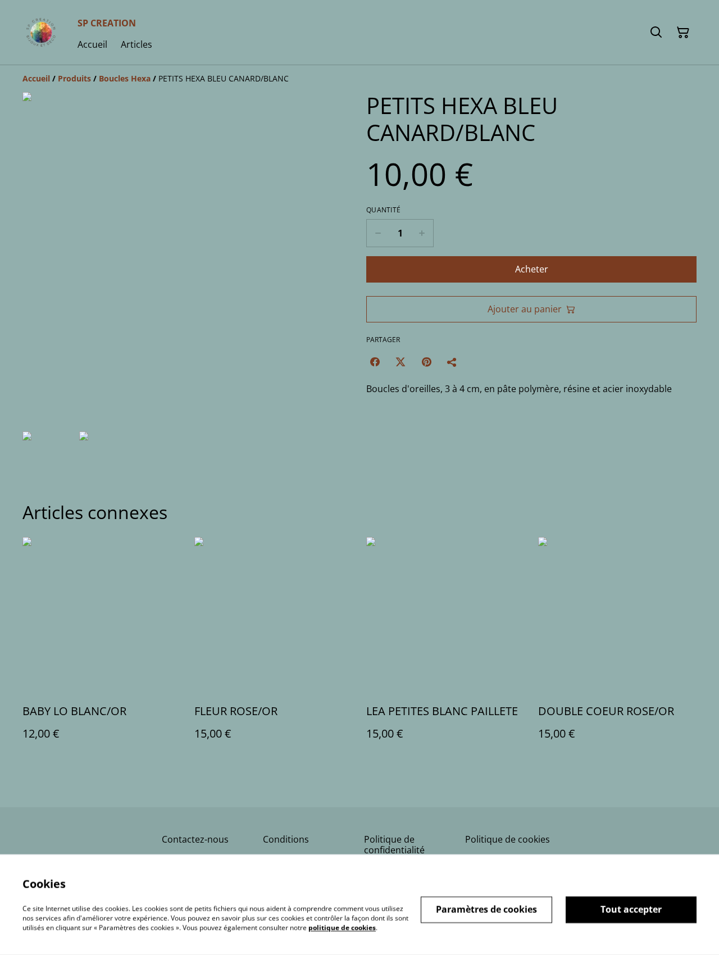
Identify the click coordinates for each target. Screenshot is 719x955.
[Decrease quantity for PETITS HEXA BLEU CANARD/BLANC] (377, 233)
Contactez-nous (195, 839)
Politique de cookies (507, 839)
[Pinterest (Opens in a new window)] (426, 361)
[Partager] (452, 361)
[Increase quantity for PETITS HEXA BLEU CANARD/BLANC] (422, 233)
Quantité (383, 210)
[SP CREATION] (41, 32)
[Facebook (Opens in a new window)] (374, 361)
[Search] (656, 32)
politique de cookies (342, 927)
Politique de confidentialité (394, 844)
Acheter (531, 269)
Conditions (286, 839)
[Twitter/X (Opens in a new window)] (400, 361)
